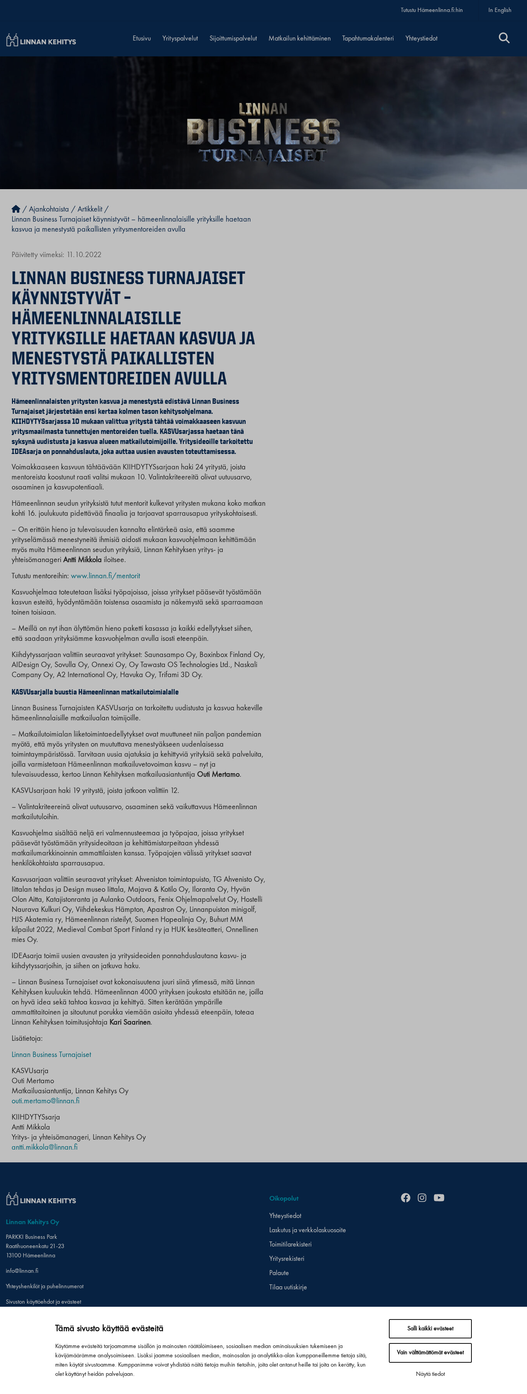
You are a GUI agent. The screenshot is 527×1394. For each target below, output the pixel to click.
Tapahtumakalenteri (368, 38)
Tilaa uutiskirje (288, 1287)
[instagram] (425, 1199)
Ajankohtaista (49, 209)
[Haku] (504, 39)
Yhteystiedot (421, 38)
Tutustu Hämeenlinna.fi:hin (432, 10)
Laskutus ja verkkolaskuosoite (307, 1230)
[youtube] (442, 1199)
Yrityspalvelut (180, 38)
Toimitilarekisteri (290, 1244)
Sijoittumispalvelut (233, 38)
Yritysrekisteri (286, 1258)
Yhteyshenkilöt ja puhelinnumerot (44, 1287)
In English (500, 10)
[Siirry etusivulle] (16, 209)
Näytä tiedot (430, 1374)
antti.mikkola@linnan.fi (45, 1148)
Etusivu (142, 38)
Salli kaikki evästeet (430, 1329)
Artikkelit (90, 209)
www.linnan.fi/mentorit (105, 576)
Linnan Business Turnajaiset (51, 1055)
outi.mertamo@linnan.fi (45, 1101)
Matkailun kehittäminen (300, 38)
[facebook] (408, 1199)
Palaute (279, 1273)
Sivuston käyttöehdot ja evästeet (43, 1302)
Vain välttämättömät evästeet (430, 1353)
